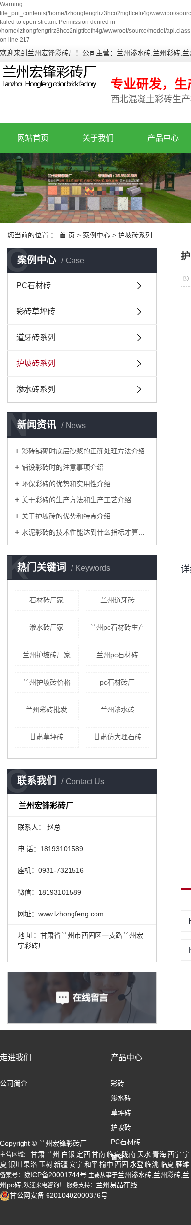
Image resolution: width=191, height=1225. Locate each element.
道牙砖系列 (35, 337)
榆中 (106, 1164)
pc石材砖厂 (117, 682)
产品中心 (126, 1057)
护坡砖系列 (135, 235)
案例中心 (96, 235)
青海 (159, 1154)
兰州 (53, 1154)
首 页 (67, 235)
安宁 (76, 1164)
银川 (15, 1164)
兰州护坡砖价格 (47, 682)
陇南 (129, 1154)
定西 (83, 1154)
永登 (136, 1164)
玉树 (45, 1164)
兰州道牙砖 (117, 600)
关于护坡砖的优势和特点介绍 (66, 516)
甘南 (98, 1154)
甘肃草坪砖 (46, 737)
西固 (121, 1164)
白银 (68, 1154)
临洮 (152, 1164)
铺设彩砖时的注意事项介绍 (63, 467)
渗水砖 (121, 1098)
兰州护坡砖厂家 (47, 655)
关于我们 (98, 138)
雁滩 (182, 1164)
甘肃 (38, 1154)
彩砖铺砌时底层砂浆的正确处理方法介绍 (83, 451)
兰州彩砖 (167, 1175)
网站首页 (32, 138)
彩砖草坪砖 (35, 311)
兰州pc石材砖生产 (117, 627)
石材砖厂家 (46, 600)
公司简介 (13, 1083)
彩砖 (117, 1083)
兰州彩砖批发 (46, 709)
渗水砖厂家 (46, 627)
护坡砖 (121, 1127)
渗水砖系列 (35, 389)
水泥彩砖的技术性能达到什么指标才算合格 (85, 532)
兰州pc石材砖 (117, 655)
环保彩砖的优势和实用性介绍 (66, 484)
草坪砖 (121, 1113)
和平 (91, 1164)
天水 (144, 1154)
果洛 (30, 1164)
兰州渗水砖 (117, 709)
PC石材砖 (33, 285)
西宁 (174, 1154)
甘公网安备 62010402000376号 (59, 1195)
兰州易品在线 (116, 1185)
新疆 (61, 1164)
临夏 (113, 1154)
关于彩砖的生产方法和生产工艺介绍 (76, 500)
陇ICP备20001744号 (55, 1175)
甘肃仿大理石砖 (118, 737)
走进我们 (15, 1057)
